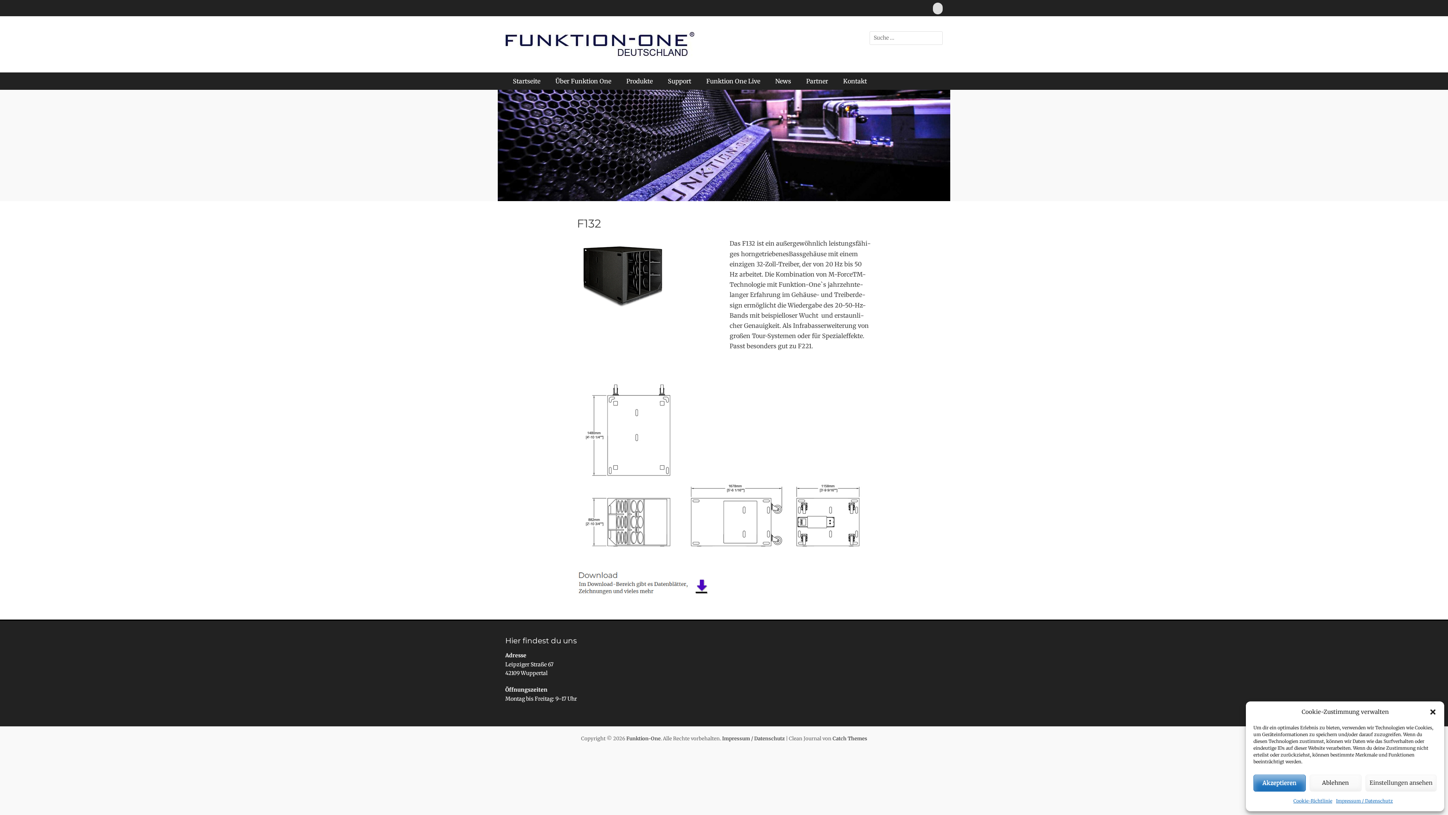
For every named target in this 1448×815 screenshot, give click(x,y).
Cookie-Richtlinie (1312, 801)
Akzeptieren (1279, 782)
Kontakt (855, 81)
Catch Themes (850, 738)
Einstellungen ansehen (1401, 782)
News (783, 81)
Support (679, 81)
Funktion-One (643, 738)
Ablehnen (1335, 782)
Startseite (526, 81)
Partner (817, 81)
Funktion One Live (733, 81)
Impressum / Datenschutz (1364, 801)
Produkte (639, 81)
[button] (1433, 712)
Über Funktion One (583, 81)
